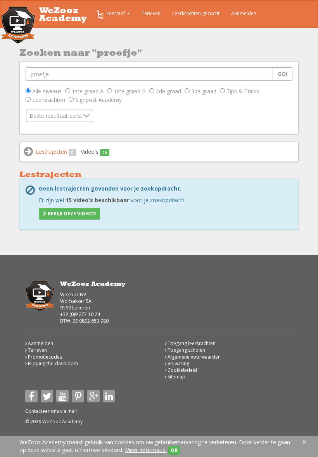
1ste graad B (129, 91)
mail (72, 411)
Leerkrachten (48, 99)
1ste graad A (87, 91)
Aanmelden (243, 13)
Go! (282, 73)
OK (174, 450)
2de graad (167, 91)
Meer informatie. (146, 450)
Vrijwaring (177, 363)
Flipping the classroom (52, 363)
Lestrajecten (54, 151)
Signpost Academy (98, 99)
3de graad (203, 91)
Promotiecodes (44, 357)
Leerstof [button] (116, 13)
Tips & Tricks (242, 91)
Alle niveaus (46, 91)
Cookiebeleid (181, 370)
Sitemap (175, 376)
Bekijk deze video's (71, 213)
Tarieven (151, 13)
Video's (94, 151)
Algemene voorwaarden (193, 357)
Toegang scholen (185, 350)
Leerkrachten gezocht (195, 13)
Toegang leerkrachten (191, 343)
